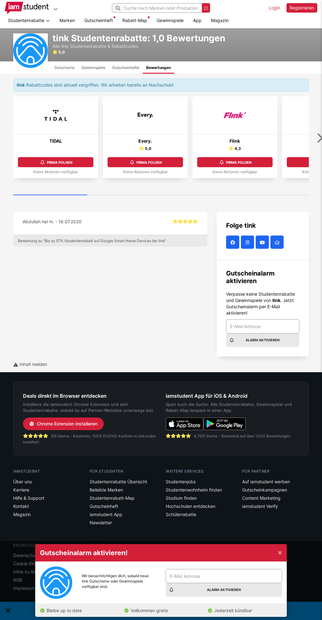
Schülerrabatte (181, 514)
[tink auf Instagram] (248, 242)
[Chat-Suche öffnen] (206, 8)
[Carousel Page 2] (124, 195)
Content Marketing (261, 498)
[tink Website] (277, 242)
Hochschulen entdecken (190, 506)
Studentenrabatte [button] (27, 20)
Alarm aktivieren (263, 340)
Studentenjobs (181, 481)
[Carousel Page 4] (272, 195)
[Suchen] (118, 8)
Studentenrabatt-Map (112, 498)
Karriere (21, 489)
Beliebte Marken (106, 489)
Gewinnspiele (170, 20)
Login (274, 7)
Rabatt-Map (134, 20)
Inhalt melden (32, 364)
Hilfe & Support (28, 498)
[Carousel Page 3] (198, 195)
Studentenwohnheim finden (194, 489)
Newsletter (101, 522)
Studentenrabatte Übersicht (118, 481)
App (197, 20)
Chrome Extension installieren (67, 423)
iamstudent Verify (260, 506)
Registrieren (302, 7)
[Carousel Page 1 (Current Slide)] (50, 195)
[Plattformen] (55, 9)
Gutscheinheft (98, 20)
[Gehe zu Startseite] (27, 8)
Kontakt (21, 506)
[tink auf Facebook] (233, 242)
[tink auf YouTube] (263, 242)
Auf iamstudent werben (266, 481)
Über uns (22, 481)
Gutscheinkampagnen (264, 489)
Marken (67, 20)
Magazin (220, 20)
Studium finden (181, 498)
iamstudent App (106, 514)
